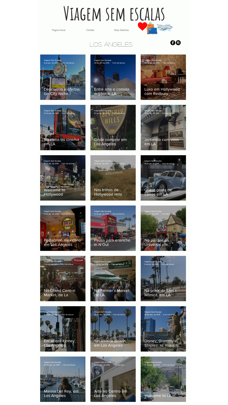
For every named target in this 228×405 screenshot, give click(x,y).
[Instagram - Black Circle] (178, 42)
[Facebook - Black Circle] (172, 42)
